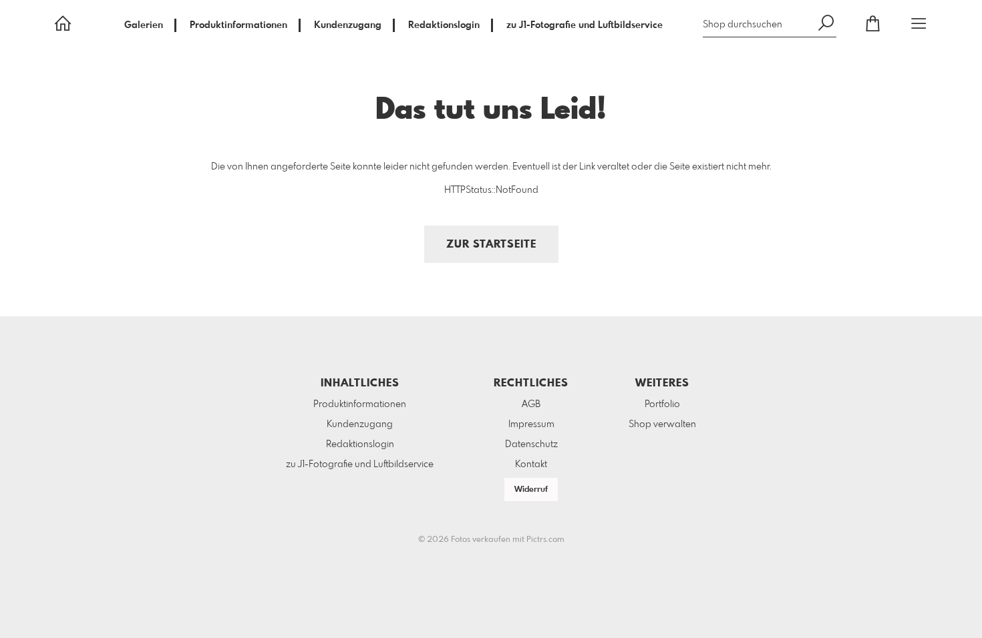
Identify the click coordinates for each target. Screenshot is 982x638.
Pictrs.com (545, 540)
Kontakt (531, 464)
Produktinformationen (238, 25)
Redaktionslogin (444, 25)
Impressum (531, 424)
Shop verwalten (662, 424)
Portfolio (662, 404)
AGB (531, 404)
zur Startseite (491, 244)
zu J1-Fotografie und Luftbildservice (584, 25)
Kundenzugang (347, 25)
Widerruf (531, 490)
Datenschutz (531, 444)
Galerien (143, 25)
